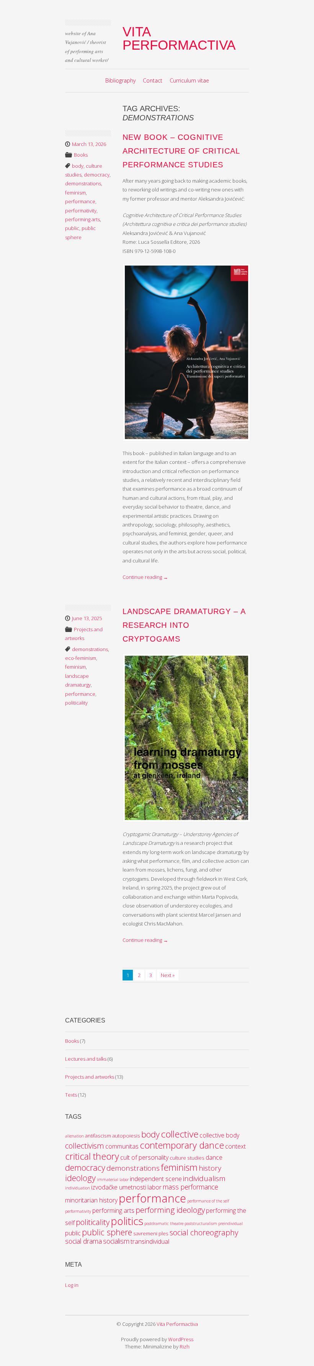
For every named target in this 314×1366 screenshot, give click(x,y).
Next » (168, 975)
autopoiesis (126, 1135)
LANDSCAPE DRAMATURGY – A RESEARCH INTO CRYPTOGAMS (184, 625)
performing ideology (170, 1209)
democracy (97, 174)
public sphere (107, 1232)
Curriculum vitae (189, 80)
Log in (71, 1285)
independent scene (156, 1179)
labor (154, 1187)
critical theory (92, 1156)
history (210, 1168)
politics (127, 1221)
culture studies (187, 1157)
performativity (80, 210)
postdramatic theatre (163, 1223)
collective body (219, 1135)
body (77, 165)
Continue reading (145, 577)
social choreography (204, 1232)
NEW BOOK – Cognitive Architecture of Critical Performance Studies (181, 151)
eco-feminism (80, 658)
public (72, 228)
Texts (71, 1094)
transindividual (150, 1241)
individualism (204, 1178)
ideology (80, 1177)
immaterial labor (113, 1179)
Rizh (185, 1346)
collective (179, 1134)
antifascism (98, 1135)
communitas (122, 1146)
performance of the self (208, 1201)
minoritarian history (91, 1200)
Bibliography (120, 80)
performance (80, 201)
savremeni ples (150, 1233)
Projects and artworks (89, 1076)
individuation (77, 1188)
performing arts (82, 219)
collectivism (84, 1145)
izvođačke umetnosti (118, 1187)
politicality (76, 702)
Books (81, 154)
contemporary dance (182, 1145)
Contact (152, 80)
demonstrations (83, 183)
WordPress (180, 1339)
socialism (116, 1241)
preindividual (230, 1223)
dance (214, 1157)
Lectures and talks (85, 1058)
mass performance (190, 1186)
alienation (74, 1136)
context (235, 1146)
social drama (83, 1241)
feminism (75, 192)
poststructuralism (201, 1223)
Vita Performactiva (179, 38)
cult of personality (144, 1157)
